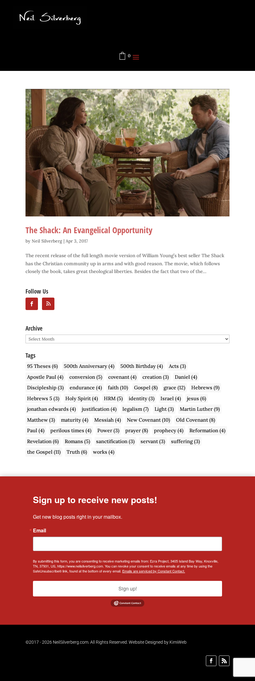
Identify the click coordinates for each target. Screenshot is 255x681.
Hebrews (205, 387)
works (103, 452)
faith (118, 387)
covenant (122, 377)
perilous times (70, 430)
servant (153, 441)
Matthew (41, 420)
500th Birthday (141, 366)
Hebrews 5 (43, 398)
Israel (170, 398)
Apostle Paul (45, 377)
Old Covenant (195, 420)
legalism (136, 409)
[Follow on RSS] (224, 661)
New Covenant (148, 420)
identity (142, 398)
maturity (74, 420)
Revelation (43, 441)
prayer (136, 430)
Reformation (207, 430)
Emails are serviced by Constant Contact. (153, 570)
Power (108, 430)
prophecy (168, 430)
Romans (77, 441)
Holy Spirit (81, 398)
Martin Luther (200, 409)
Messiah (107, 420)
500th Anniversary (89, 366)
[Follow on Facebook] (211, 661)
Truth (77, 452)
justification (99, 409)
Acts (177, 366)
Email (39, 530)
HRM (113, 398)
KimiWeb (178, 642)
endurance (86, 387)
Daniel (186, 377)
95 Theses (42, 366)
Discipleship (45, 387)
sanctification (115, 441)
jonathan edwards (51, 409)
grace (174, 387)
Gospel (146, 387)
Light (164, 409)
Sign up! (127, 588)
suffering (185, 441)
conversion (85, 377)
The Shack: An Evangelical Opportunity (89, 230)
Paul (35, 430)
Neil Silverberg (47, 241)
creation (155, 377)
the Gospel (44, 452)
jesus (196, 398)
